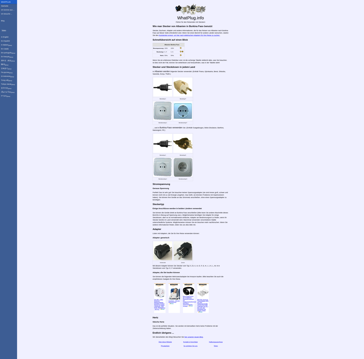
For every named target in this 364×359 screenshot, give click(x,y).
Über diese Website (165, 348)
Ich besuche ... (6, 14)
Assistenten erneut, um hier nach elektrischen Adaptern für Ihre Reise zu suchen (189, 42)
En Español (5, 41)
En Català (5, 49)
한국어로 (6, 88)
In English (5, 37)
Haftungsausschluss (216, 348)
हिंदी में (4, 65)
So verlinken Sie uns (190, 352)
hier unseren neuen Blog (193, 343)
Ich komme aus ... (8, 10)
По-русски (7, 72)
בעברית (5, 96)
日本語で (6, 69)
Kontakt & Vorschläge (190, 348)
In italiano (6, 45)
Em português (8, 53)
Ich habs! (354, 3)
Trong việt (6, 80)
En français (7, 57)
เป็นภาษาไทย (8, 92)
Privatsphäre (165, 352)
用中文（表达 (8, 61)
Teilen (216, 352)
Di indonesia (7, 76)
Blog (2, 21)
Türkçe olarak (8, 84)
